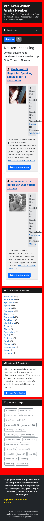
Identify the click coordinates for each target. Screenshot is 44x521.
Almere (7, 329)
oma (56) (32, 454)
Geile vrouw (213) (26, 415)
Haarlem (8, 308)
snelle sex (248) (25, 410)
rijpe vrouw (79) (12, 444)
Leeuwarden (9, 347)
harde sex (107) (12, 434)
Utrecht (32, 244)
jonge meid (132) (12, 425)
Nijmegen (8, 344)
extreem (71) (11, 449)
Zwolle (7, 341)
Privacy (7, 502)
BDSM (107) (20, 430)
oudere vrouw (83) (13, 439)
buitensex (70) (24, 449)
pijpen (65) (10, 454)
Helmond (8, 353)
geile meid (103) (27, 434)
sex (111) (9, 430)
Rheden (32, 124)
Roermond (9, 317)
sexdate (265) (11, 410)
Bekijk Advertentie (20, 167)
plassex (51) (25, 459)
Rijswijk (7, 305)
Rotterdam (9, 296)
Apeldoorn (9, 302)
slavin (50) (10, 463)
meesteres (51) (11, 459)
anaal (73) (25, 444)
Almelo (7, 314)
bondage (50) (22, 463)
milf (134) (21, 420)
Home (11, 39)
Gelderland (34, 133)
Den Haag (8, 320)
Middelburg (9, 323)
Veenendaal (34, 235)
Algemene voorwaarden (15, 499)
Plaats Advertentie (16, 393)
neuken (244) (11, 415)
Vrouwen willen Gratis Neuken (17, 8)
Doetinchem (9, 332)
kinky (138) (10, 420)
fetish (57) (21, 454)
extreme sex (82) (30, 439)
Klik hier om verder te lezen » (21, 160)
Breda (6, 350)
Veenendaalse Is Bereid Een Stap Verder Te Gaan (21, 184)
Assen (6, 326)
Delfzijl (7, 335)
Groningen (9, 311)
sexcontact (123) (28, 425)
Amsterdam (9, 299)
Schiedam (8, 338)
